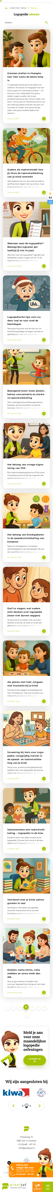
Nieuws (34, 8)
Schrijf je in (35, 1060)
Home (23, 8)
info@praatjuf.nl (26, 1148)
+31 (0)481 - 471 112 (27, 1144)
